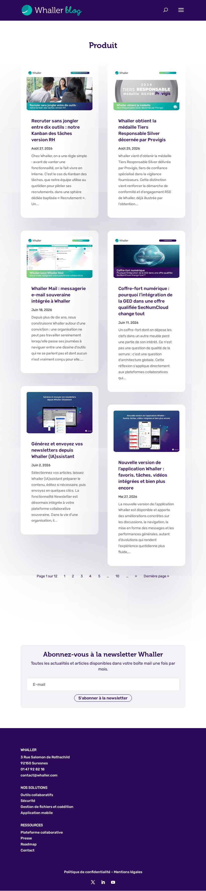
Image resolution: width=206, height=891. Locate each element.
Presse (26, 838)
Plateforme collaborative (42, 832)
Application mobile (37, 813)
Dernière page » (156, 576)
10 (117, 576)
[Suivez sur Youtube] (113, 882)
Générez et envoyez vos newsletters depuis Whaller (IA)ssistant (57, 450)
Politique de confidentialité (87, 872)
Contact (27, 850)
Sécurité (28, 801)
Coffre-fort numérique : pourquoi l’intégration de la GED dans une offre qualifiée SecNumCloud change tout (145, 301)
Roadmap (29, 844)
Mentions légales (128, 872)
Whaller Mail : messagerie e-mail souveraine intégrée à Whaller (58, 295)
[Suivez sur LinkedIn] (103, 882)
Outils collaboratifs (37, 795)
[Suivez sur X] (93, 882)
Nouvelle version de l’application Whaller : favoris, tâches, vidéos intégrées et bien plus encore (142, 475)
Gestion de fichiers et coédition (47, 807)
